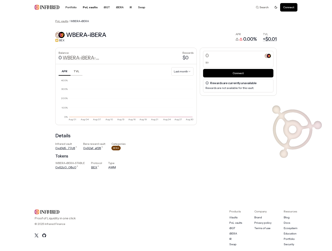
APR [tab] (64, 71)
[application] (126, 100)
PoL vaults (90, 7)
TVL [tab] (76, 71)
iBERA (120, 7)
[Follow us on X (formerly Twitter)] (36, 235)
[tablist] (70, 71)
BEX (94, 167)
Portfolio (71, 7)
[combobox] (182, 71)
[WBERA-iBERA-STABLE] (268, 55)
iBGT (107, 7)
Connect (288, 7)
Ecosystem (290, 228)
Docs (287, 222)
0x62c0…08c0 (65, 167)
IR (131, 7)
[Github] (44, 235)
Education (290, 233)
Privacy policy (262, 222)
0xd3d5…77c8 (65, 148)
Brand (258, 217)
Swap (141, 7)
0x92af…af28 (92, 148)
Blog (287, 217)
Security (289, 244)
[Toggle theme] (276, 7)
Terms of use (262, 228)
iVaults (233, 217)
